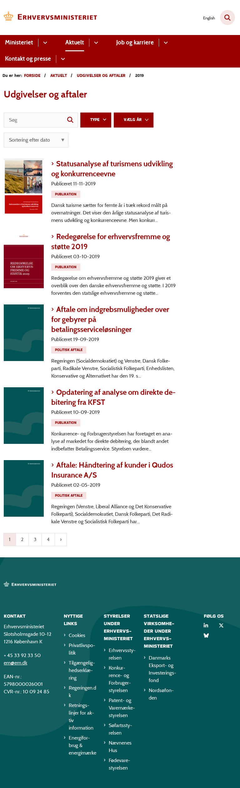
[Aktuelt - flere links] (95, 43)
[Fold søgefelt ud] (227, 17)
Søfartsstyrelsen (120, 729)
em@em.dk (15, 663)
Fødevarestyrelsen (119, 764)
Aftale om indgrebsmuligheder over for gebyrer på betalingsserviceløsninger (110, 319)
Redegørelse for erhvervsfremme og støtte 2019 (110, 241)
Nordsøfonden (161, 694)
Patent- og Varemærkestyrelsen (122, 707)
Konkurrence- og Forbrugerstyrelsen (120, 679)
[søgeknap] (70, 120)
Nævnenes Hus (120, 746)
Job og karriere (135, 42)
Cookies (77, 635)
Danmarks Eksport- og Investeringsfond (162, 669)
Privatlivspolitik (82, 649)
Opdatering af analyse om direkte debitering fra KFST (113, 397)
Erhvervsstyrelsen (122, 654)
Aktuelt (74, 42)
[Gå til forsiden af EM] (49, 17)
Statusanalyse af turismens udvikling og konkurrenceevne (112, 168)
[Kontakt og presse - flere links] (62, 59)
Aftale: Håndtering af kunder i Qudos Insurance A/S (112, 469)
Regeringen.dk (82, 691)
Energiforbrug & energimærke (82, 745)
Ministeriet (19, 42)
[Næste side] (61, 539)
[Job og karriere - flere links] (165, 43)
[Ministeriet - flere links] (44, 43)
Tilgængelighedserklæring (82, 670)
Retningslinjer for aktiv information (81, 716)
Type (94, 120)
